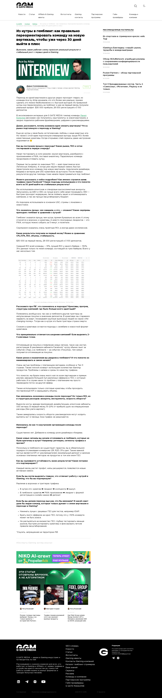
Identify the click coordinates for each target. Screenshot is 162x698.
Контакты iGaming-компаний (80, 661)
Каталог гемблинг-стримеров (80, 664)
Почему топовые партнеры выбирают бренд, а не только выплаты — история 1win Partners (30, 618)
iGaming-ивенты (73, 658)
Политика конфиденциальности (44, 692)
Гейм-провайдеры (74, 683)
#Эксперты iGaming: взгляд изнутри (34, 543)
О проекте (101, 692)
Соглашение (21, 692)
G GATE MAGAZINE (75, 686)
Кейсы (34, 24)
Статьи (27, 24)
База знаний (71, 667)
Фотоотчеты (72, 655)
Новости (70, 649)
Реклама (70, 674)
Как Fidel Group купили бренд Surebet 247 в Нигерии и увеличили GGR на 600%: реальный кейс (77, 618)
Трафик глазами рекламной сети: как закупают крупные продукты (54, 617)
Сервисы (70, 671)
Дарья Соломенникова (37, 86)
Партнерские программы (78, 680)
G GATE (19, 24)
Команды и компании (76, 677)
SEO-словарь (72, 646)
